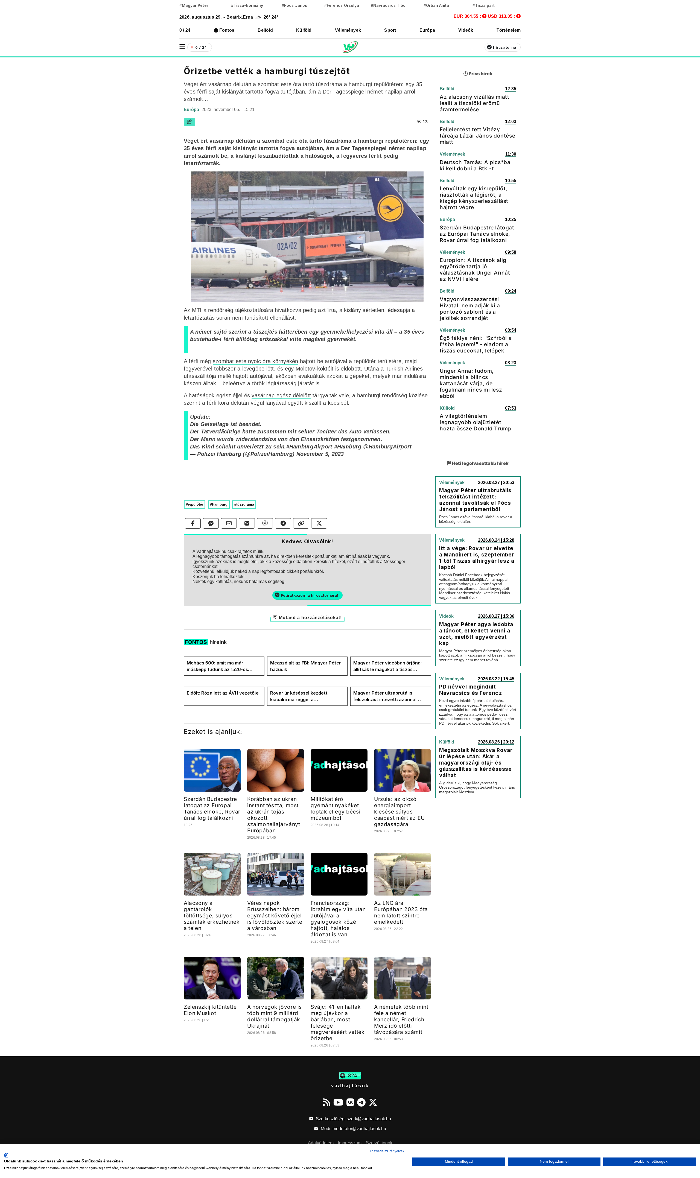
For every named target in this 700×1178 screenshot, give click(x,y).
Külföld (304, 30)
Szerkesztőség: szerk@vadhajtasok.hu (353, 1118)
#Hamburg (347, 447)
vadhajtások (350, 1085)
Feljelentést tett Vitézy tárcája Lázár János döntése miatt (477, 135)
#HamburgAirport (309, 447)
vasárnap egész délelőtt (281, 395)
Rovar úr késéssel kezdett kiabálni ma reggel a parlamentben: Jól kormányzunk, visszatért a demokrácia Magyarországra (306, 696)
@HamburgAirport (387, 447)
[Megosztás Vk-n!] (247, 523)
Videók (465, 30)
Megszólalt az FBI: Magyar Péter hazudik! (305, 666)
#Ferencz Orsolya (341, 5)
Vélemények (348, 30)
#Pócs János (294, 5)
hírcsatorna (504, 47)
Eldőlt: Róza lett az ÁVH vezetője (223, 693)
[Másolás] (301, 523)
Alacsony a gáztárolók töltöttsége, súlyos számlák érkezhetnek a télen (212, 915)
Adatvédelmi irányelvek (386, 1151)
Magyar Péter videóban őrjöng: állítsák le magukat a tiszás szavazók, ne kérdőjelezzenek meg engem (387, 666)
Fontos (226, 30)
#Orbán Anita (436, 5)
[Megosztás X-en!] (319, 523)
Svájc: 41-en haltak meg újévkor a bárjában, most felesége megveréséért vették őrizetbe (337, 1023)
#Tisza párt (483, 5)
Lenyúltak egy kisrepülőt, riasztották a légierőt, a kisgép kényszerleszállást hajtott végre (474, 198)
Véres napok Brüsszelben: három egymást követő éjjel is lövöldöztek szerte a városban (274, 915)
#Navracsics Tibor (389, 5)
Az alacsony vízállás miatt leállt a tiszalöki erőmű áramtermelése (474, 103)
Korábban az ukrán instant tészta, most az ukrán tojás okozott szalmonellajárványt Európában (273, 815)
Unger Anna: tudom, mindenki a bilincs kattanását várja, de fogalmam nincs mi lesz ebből (471, 383)
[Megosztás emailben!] (229, 523)
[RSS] (326, 1102)
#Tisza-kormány (247, 5)
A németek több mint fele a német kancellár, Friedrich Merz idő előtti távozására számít (401, 1019)
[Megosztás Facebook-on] (193, 523)
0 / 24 (184, 30)
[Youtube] (338, 1102)
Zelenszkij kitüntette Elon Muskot (210, 1010)
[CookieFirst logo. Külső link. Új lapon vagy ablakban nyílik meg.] (6, 1155)
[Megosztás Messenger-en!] (211, 523)
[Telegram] (361, 1102)
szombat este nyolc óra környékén (255, 361)
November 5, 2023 (320, 454)
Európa (427, 30)
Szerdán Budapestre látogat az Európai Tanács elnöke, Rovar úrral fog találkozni (212, 808)
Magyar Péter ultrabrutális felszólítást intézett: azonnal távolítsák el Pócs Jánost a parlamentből (384, 696)
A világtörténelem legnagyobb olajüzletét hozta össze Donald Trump (475, 422)
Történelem (509, 30)
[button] (182, 47)
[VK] (350, 1102)
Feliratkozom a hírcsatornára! (309, 595)
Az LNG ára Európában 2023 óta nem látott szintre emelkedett (401, 912)
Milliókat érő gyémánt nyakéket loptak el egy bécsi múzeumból (335, 808)
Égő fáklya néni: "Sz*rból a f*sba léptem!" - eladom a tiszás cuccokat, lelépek (476, 344)
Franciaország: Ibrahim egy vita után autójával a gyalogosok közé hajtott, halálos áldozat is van (338, 919)
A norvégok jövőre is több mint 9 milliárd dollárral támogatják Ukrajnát (274, 1016)
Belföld (265, 30)
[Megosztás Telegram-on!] (283, 523)
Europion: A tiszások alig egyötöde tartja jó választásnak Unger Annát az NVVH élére (475, 269)
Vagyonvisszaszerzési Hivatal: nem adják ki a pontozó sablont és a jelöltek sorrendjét (470, 308)
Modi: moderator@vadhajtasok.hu (353, 1128)
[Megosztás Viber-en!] (265, 523)
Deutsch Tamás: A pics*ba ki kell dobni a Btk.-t (475, 165)
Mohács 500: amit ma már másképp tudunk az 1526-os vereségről (217, 666)
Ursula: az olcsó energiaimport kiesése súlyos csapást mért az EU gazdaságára (399, 811)
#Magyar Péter (193, 5)
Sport (390, 30)
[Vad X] (373, 1102)
